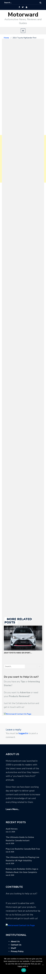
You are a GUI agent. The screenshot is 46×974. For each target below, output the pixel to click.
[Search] (40, 2)
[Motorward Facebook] (19, 7)
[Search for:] (12, 2)
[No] (43, 964)
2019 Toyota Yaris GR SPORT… (18, 652)
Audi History (12, 829)
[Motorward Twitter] (22, 7)
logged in (23, 733)
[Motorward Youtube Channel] (26, 7)
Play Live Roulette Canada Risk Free (23, 849)
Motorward (23, 15)
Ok (23, 970)
